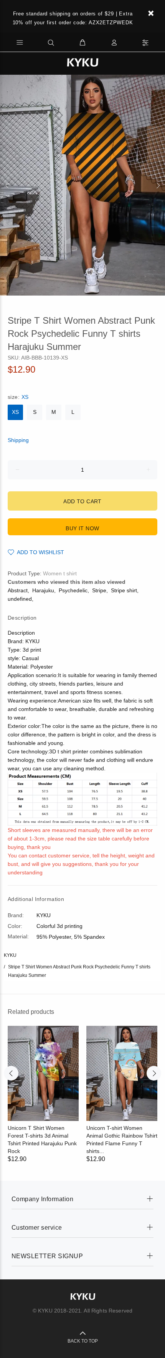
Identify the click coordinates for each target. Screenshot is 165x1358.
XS (15, 412)
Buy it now (82, 528)
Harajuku (43, 590)
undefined (20, 599)
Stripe (99, 590)
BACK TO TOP (83, 1341)
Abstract (18, 590)
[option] (82, 185)
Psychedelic (73, 590)
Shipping (18, 440)
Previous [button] (7, 185)
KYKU (10, 955)
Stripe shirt (124, 590)
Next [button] (157, 185)
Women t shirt (60, 573)
